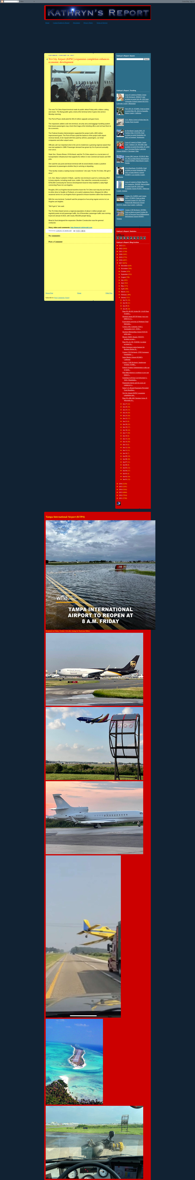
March (123, 292)
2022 (121, 248)
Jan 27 (125, 404)
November (124, 268)
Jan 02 (125, 476)
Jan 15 (125, 439)
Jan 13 (125, 444)
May (122, 286)
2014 (121, 489)
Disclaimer (76, 23)
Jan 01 (125, 479)
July (122, 280)
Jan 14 (125, 441)
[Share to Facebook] (82, 231)
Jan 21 (125, 421)
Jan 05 (125, 468)
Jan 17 (125, 433)
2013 (121, 492)
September (124, 274)
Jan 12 (125, 447)
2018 (121, 260)
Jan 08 (125, 459)
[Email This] (77, 231)
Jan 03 (125, 473)
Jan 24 (125, 413)
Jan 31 (125, 300)
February (124, 295)
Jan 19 (125, 427)
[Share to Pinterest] (84, 231)
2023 (121, 245)
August (123, 277)
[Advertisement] (97, 38)
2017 (121, 263)
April (123, 289)
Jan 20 (125, 424)
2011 (121, 498)
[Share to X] (81, 231)
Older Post (109, 293)
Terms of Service (102, 23)
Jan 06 (125, 465)
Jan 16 (125, 436)
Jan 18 (125, 430)
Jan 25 (125, 410)
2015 (121, 486)
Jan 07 (125, 462)
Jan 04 (125, 470)
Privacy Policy (88, 23)
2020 (121, 254)
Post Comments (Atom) (61, 298)
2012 (121, 495)
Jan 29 (125, 306)
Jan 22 (125, 418)
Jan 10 (125, 453)
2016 (121, 484)
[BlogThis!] (79, 231)
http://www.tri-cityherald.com (81, 227)
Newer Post (49, 293)
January (123, 297)
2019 (121, 257)
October (124, 271)
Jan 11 (125, 450)
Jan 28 (125, 309)
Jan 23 (125, 415)
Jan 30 (125, 303)
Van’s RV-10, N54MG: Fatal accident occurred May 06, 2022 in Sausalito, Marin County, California (137, 111)
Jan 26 (125, 407)
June (122, 283)
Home (47, 23)
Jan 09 (125, 456)
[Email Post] (74, 231)
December (124, 266)
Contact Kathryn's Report (61, 23)
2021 (121, 251)
